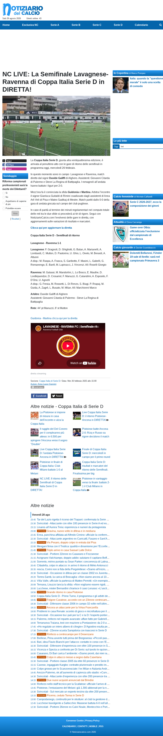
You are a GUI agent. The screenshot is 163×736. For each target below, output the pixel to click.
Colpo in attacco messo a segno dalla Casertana (70, 657)
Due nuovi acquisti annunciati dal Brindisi (66, 680)
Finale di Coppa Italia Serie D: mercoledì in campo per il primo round (96, 453)
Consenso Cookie (75, 720)
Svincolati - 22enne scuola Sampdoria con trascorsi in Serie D (72, 630)
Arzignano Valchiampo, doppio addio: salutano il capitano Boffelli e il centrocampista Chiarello (90, 557)
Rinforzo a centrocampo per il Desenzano (66, 634)
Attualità (119, 222)
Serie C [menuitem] (97, 25)
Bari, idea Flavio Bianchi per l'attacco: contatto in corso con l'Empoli (75, 642)
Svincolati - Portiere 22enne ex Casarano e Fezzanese (68, 554)
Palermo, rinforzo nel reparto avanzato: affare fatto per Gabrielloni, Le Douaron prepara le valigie (91, 619)
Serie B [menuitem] (76, 25)
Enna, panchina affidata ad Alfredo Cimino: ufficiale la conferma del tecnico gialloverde (86, 534)
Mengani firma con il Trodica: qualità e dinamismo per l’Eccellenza (74, 546)
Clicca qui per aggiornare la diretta (51, 227)
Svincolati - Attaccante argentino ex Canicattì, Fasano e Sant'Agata (74, 538)
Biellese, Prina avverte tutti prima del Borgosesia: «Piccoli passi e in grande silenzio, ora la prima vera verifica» (99, 638)
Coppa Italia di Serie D (49, 381)
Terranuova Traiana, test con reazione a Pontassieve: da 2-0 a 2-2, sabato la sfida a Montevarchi (91, 622)
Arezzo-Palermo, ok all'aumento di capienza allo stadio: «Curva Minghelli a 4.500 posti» (86, 672)
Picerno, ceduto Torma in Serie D (61, 695)
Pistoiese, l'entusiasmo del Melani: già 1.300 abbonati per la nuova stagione (80, 687)
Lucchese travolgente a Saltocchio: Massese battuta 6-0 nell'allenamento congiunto (84, 703)
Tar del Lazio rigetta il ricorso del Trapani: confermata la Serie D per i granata (80, 519)
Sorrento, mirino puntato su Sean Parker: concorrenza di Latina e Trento (77, 561)
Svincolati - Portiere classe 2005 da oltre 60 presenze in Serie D (73, 661)
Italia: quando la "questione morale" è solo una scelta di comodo (146, 82)
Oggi (116, 146)
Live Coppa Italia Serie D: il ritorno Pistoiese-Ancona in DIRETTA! (95, 416)
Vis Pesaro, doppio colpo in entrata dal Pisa (67, 542)
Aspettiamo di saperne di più (16, 202)
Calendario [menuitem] (141, 25)
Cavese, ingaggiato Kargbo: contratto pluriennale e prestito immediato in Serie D (82, 664)
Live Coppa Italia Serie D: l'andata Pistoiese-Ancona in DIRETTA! (53, 453)
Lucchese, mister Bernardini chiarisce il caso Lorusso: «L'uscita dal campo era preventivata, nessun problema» (99, 588)
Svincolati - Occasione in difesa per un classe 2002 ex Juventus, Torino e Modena (83, 573)
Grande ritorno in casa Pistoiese (60, 592)
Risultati (15, 219)
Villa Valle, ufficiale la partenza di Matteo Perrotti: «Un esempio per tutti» (77, 580)
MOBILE (93, 726)
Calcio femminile (124, 196)
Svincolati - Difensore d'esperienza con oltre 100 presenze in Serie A (75, 645)
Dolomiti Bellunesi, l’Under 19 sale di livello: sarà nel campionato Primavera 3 (146, 257)
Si (6, 193)
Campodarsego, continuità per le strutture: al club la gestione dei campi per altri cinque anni (88, 699)
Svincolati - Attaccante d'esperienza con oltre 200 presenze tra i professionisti (80, 676)
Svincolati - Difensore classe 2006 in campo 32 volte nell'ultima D (74, 603)
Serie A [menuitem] (55, 25)
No (7, 197)
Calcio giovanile (123, 247)
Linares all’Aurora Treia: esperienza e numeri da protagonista (71, 527)
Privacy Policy (92, 720)
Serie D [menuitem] (118, 25)
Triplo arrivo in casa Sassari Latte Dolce (65, 550)
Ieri (122, 146)
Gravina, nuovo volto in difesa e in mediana (67, 531)
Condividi (40, 396)
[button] (15, 213)
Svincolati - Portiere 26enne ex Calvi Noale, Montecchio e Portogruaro (76, 707)
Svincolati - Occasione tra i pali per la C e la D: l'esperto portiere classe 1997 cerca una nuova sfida (93, 615)
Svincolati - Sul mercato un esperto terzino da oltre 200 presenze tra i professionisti (83, 691)
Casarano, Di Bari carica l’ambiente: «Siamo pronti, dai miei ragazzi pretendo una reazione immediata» (95, 653)
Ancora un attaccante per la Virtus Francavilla (68, 607)
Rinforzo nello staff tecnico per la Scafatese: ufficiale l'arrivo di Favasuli (77, 684)
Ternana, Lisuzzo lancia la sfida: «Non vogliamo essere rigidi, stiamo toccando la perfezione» (89, 584)
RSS (101, 726)
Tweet (58, 396)
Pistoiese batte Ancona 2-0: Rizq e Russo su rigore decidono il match (95, 433)
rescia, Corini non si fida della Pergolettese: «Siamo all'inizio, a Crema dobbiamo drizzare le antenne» (94, 569)
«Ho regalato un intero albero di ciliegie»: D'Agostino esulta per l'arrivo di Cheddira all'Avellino (90, 626)
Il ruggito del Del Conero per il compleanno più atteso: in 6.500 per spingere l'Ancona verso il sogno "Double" (49, 437)
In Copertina (121, 73)
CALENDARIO (69, 726)
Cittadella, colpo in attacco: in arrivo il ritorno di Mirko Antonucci (72, 565)
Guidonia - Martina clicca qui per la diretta (54, 318)
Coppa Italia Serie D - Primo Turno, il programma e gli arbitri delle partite (77, 596)
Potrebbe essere (13, 208)
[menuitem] (160, 25)
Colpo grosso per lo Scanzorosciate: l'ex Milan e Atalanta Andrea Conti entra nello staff (85, 668)
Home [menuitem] (6, 25)
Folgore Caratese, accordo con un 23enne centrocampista (75, 599)
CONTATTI (83, 726)
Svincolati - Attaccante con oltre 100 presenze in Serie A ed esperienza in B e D (81, 523)
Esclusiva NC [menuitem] (30, 25)
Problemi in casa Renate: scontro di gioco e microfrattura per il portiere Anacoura (82, 611)
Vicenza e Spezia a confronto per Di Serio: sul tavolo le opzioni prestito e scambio (83, 649)
